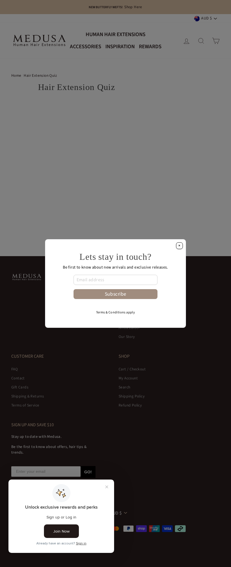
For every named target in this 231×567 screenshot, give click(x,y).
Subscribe (115, 294)
